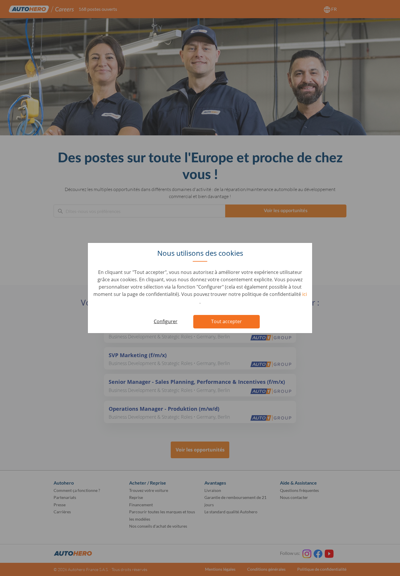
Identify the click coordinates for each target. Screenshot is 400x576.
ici (304, 294)
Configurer (165, 321)
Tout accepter (226, 321)
